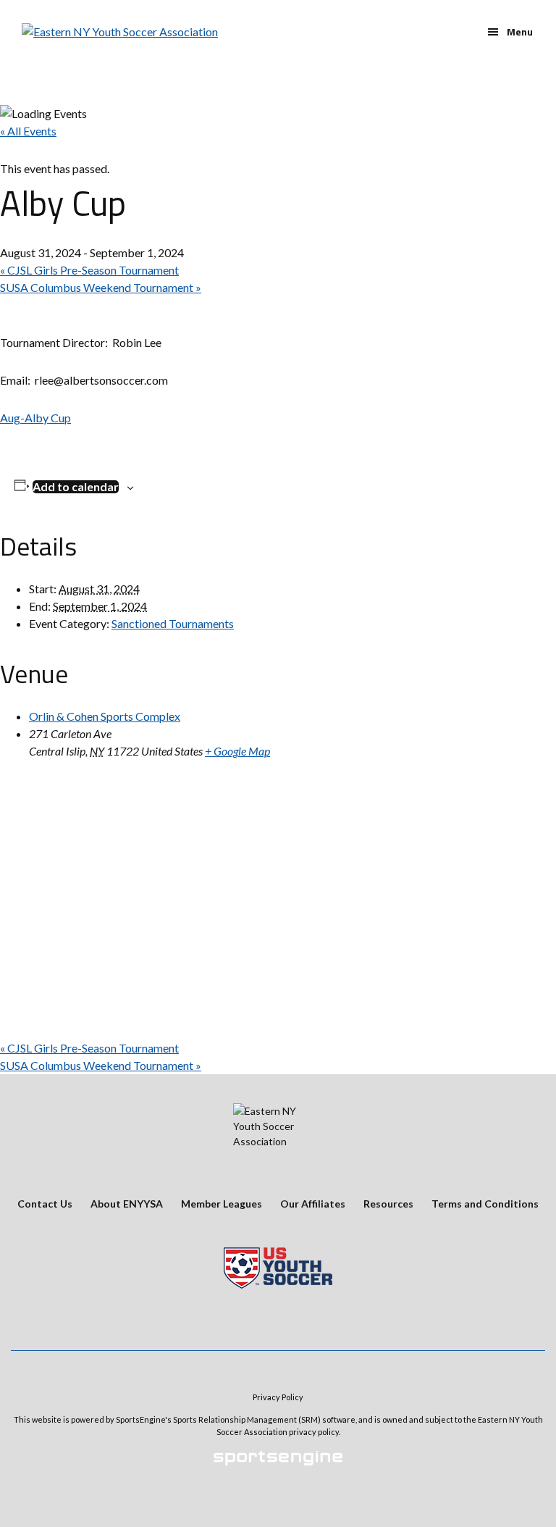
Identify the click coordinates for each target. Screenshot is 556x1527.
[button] (510, 32)
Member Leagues (221, 1203)
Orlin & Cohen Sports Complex (104, 716)
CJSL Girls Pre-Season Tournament (89, 270)
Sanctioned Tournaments (172, 623)
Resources (388, 1203)
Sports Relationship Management (235, 1419)
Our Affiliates (312, 1203)
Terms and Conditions (485, 1203)
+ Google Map (237, 751)
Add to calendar (76, 486)
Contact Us (44, 1203)
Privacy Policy (278, 1397)
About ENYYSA (126, 1203)
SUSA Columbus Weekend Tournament (100, 287)
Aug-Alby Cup (35, 417)
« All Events (28, 131)
